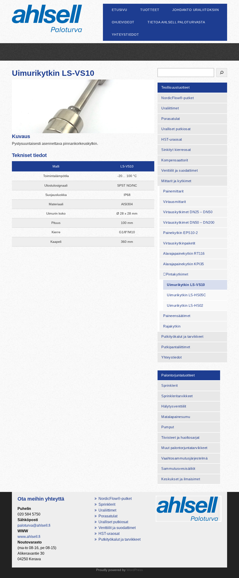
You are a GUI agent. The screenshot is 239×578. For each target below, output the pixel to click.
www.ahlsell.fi (29, 537)
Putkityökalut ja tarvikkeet (182, 336)
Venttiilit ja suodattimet (179, 170)
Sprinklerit (169, 385)
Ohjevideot (123, 22)
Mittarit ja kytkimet (176, 181)
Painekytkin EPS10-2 (180, 233)
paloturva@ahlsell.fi (34, 525)
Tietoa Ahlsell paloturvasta (176, 22)
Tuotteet (149, 10)
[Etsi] (221, 72)
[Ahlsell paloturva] (47, 25)
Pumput (167, 427)
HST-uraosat (171, 139)
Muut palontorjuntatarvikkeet (184, 448)
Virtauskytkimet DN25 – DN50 (187, 212)
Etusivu (119, 10)
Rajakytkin (171, 326)
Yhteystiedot (125, 34)
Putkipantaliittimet (175, 347)
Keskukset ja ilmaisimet (180, 479)
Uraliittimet (170, 108)
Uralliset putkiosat (175, 129)
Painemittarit (173, 191)
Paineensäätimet (176, 316)
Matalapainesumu (175, 417)
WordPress (135, 570)
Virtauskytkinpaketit (179, 243)
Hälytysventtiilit (173, 406)
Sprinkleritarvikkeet (177, 396)
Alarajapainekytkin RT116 (184, 253)
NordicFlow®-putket (177, 98)
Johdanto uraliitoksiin (195, 10)
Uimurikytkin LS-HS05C (186, 295)
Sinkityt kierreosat (176, 150)
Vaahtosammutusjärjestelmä (184, 458)
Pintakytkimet (177, 274)
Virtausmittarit (174, 202)
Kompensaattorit (174, 160)
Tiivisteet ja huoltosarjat (180, 437)
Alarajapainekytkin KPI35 (183, 264)
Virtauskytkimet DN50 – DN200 (188, 222)
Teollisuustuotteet (175, 87)
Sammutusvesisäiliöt (178, 468)
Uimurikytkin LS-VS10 (186, 285)
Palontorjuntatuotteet (178, 375)
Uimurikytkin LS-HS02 (185, 305)
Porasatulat (170, 119)
